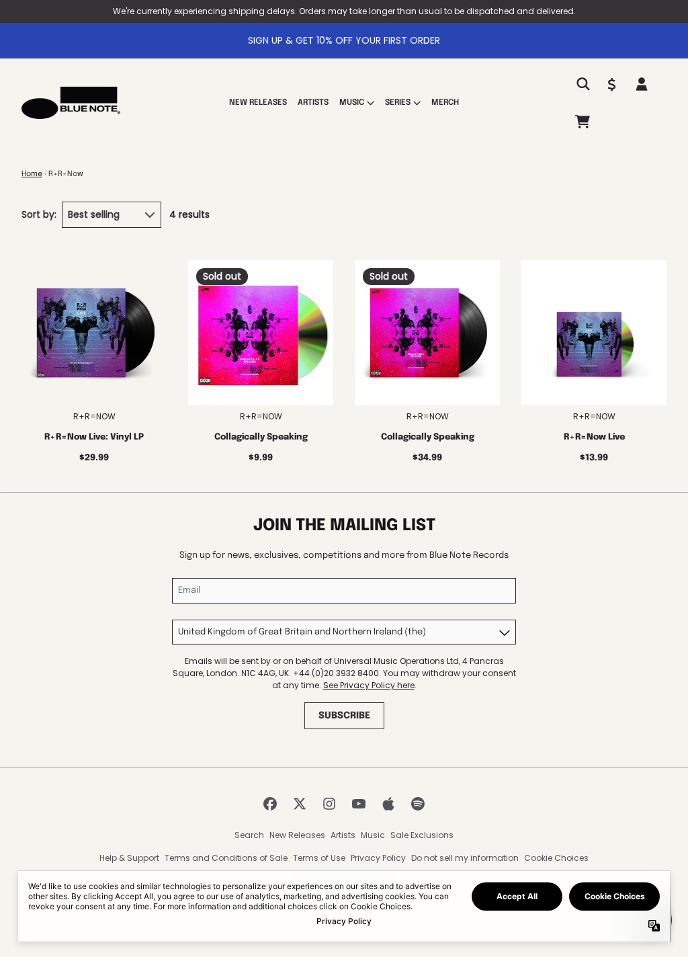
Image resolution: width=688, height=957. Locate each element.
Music (373, 835)
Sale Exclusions (422, 835)
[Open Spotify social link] (418, 804)
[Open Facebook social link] (270, 804)
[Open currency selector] (612, 84)
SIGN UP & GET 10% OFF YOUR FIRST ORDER (344, 40)
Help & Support (129, 858)
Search (249, 835)
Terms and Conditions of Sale (226, 858)
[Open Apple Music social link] (388, 804)
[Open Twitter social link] (299, 804)
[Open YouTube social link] (359, 804)
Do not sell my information (465, 858)
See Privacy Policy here (369, 685)
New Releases (297, 835)
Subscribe (344, 715)
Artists (343, 835)
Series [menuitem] (398, 103)
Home (32, 174)
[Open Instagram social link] (329, 804)
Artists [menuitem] (313, 103)
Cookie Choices (556, 858)
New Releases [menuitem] (258, 103)
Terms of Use (319, 858)
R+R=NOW (94, 416)
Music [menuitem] (351, 103)
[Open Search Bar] (582, 84)
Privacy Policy (378, 858)
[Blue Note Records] (71, 103)
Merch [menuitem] (445, 103)
